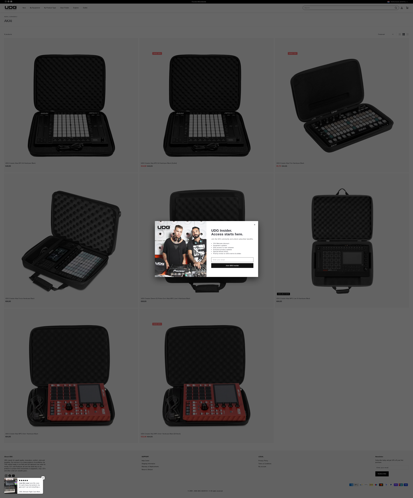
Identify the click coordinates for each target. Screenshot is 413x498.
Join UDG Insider (232, 265)
